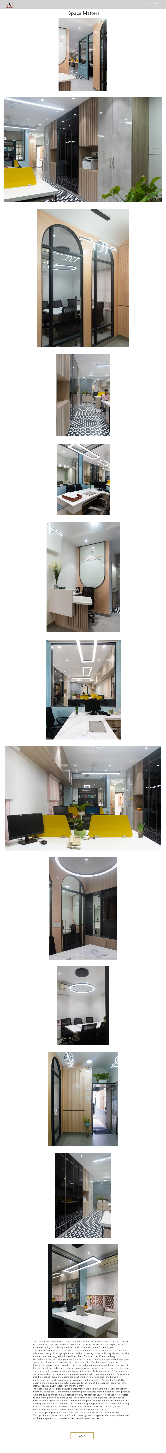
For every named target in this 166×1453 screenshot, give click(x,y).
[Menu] (155, 4)
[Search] (146, 5)
